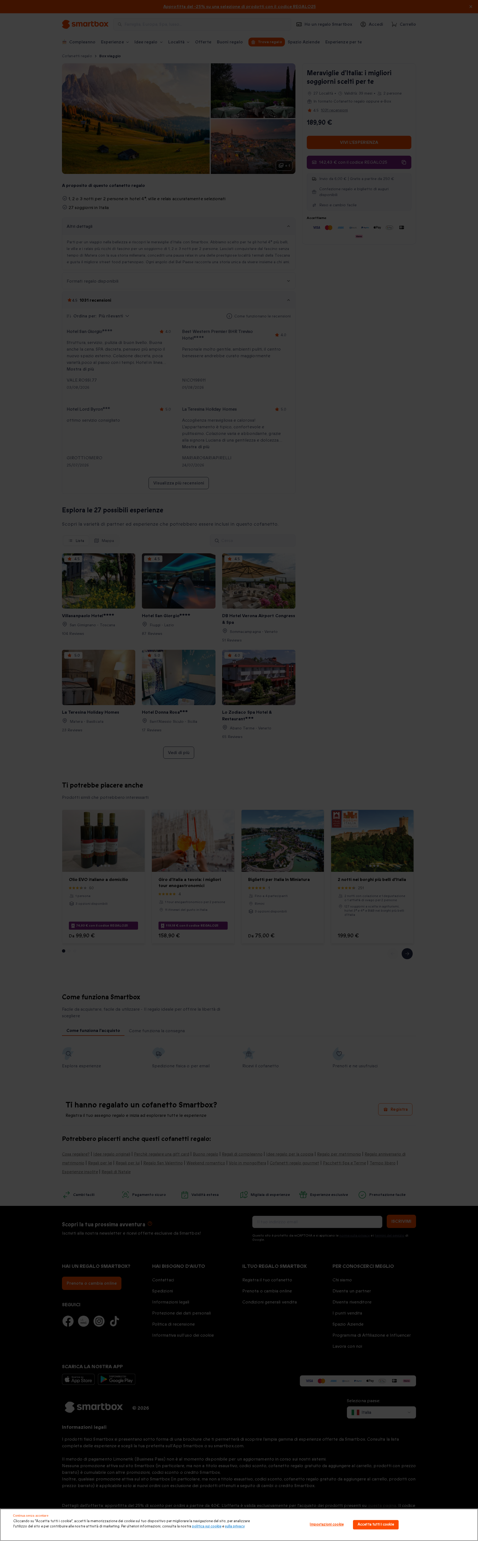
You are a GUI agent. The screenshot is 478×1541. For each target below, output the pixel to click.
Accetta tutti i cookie (376, 1524)
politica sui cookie (206, 1526)
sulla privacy (235, 1526)
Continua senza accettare (30, 1515)
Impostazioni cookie (326, 1524)
